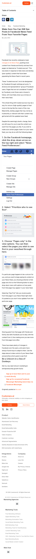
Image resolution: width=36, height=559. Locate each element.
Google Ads (5, 466)
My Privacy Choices (24, 466)
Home (3, 26)
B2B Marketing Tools (11, 525)
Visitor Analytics (7, 434)
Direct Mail (5, 476)
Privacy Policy (22, 470)
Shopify (4, 456)
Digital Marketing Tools (12, 516)
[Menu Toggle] (32, 3)
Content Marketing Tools (12, 530)
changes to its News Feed (10, 63)
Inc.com (18, 389)
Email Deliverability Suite (9, 428)
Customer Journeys (8, 438)
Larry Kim (21, 460)
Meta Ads (5, 463)
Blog (9, 26)
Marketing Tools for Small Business (15, 528)
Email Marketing (7, 425)
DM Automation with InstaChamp (12, 448)
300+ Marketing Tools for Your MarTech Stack (19, 536)
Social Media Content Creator (14, 542)
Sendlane (4, 486)
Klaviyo (4, 460)
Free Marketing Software (12, 514)
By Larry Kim (6, 38)
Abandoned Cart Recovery (10, 421)
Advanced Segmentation (9, 441)
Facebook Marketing (19, 26)
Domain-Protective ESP (9, 431)
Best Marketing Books (12, 539)
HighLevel (5, 470)
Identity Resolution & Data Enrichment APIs (15, 444)
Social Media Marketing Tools (14, 522)
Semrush (4, 483)
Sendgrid (4, 473)
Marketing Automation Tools (13, 519)
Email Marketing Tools (12, 533)
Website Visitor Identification (10, 418)
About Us (21, 456)
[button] (33, 10)
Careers (20, 463)
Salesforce (5, 480)
